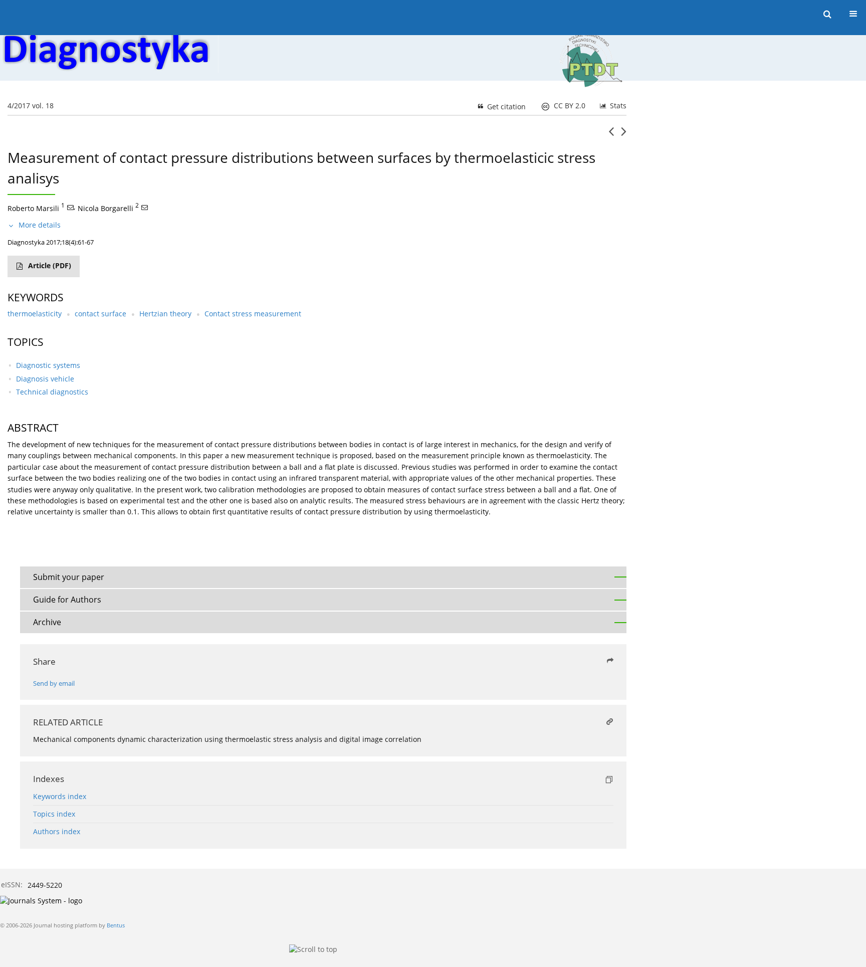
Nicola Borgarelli (105, 208)
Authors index (56, 831)
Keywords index (59, 796)
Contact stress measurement (252, 313)
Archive (47, 622)
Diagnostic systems (48, 365)
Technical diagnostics (52, 392)
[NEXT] (623, 135)
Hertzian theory (165, 313)
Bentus (116, 925)
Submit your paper (68, 577)
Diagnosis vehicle (45, 378)
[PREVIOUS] (611, 135)
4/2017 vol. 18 (31, 105)
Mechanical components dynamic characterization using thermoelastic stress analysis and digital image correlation (227, 739)
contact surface (100, 313)
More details (40, 225)
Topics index (54, 814)
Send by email (54, 683)
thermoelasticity (35, 313)
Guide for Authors (67, 599)
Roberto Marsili (33, 208)
